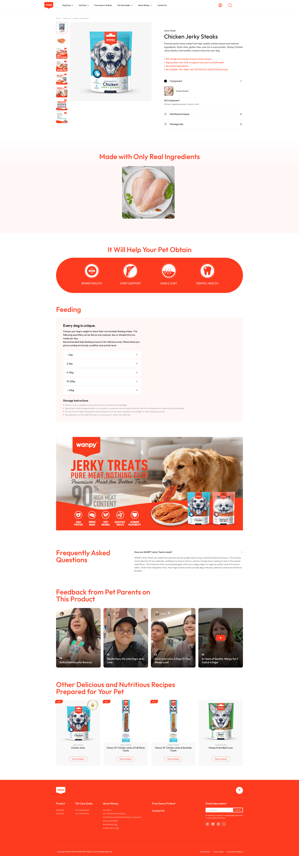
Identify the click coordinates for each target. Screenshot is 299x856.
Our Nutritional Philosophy (114, 813)
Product (60, 803)
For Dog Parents (82, 810)
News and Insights (110, 821)
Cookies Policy (205, 852)
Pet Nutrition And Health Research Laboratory (122, 817)
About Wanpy (110, 803)
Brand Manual (108, 824)
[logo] (48, 5)
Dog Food (66, 18)
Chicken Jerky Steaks (81, 18)
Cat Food (60, 813)
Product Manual (109, 828)
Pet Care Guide (84, 803)
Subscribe (238, 810)
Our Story (107, 810)
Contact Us (158, 810)
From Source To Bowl (163, 803)
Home (58, 18)
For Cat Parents (82, 813)
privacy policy (230, 815)
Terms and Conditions (235, 852)
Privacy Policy (219, 852)
